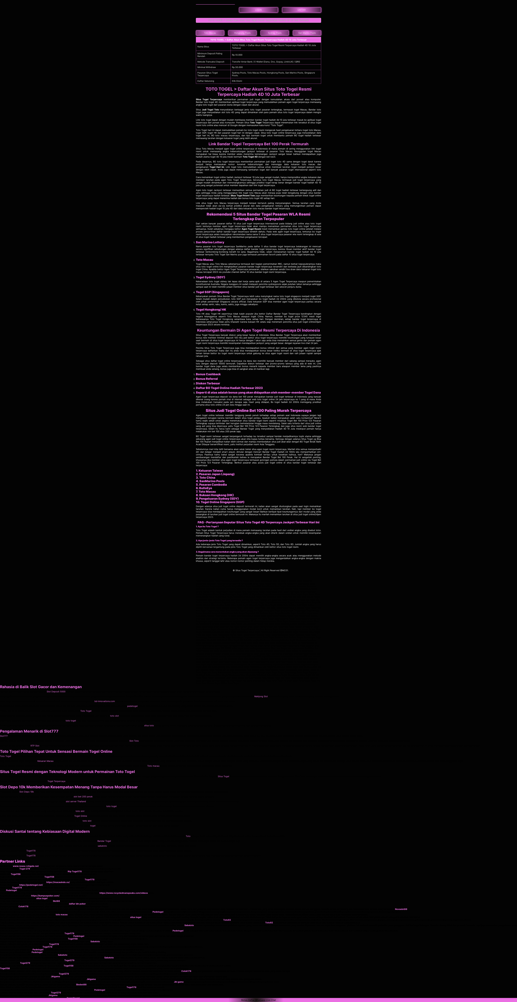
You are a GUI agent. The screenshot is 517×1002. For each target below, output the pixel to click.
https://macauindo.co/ (58, 882)
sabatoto (102, 845)
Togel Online (80, 816)
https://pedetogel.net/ (31, 885)
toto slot (114, 715)
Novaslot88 (401, 909)
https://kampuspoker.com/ (45, 895)
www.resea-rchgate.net (26, 866)
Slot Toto (134, 740)
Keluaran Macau (45, 761)
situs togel (41, 898)
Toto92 (227, 920)
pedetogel (132, 706)
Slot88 (56, 901)
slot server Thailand (76, 801)
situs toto (149, 725)
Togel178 (31, 850)
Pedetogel (11, 890)
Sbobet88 (81, 984)
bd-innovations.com (105, 701)
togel (92, 825)
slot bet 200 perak (83, 796)
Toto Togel (85, 711)
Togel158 (16, 874)
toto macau (62, 914)
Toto (188, 836)
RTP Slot (35, 745)
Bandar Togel (104, 841)
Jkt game (179, 981)
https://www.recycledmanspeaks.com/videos (123, 893)
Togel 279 (24, 868)
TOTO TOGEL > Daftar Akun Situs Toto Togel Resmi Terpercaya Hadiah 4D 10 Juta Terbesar (258, 20)
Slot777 (4, 736)
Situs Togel (223, 776)
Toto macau (153, 765)
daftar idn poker (77, 903)
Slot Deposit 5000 (56, 691)
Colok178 (23, 906)
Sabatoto (189, 925)
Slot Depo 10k (26, 791)
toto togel (71, 720)
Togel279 (69, 960)
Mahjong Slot (261, 696)
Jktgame (55, 976)
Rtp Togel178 (75, 871)
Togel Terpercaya (56, 781)
